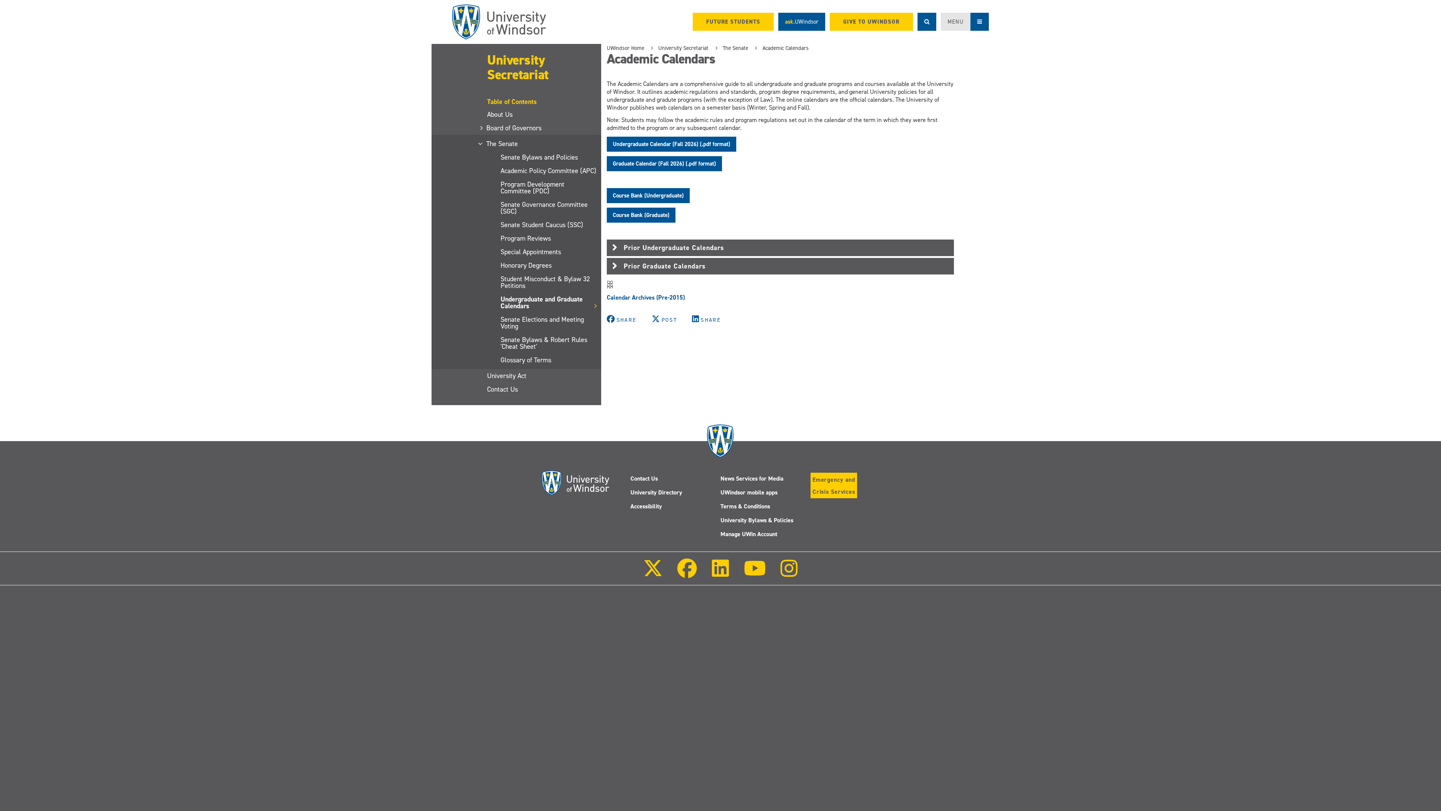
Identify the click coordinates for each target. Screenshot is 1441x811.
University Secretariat (518, 67)
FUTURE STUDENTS (733, 22)
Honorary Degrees (526, 265)
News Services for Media (752, 478)
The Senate (502, 143)
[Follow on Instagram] (789, 573)
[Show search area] (927, 22)
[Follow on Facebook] (687, 573)
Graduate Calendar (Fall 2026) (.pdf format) (664, 163)
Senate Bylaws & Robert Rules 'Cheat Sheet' (544, 343)
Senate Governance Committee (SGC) (544, 208)
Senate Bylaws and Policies (539, 157)
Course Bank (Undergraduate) (648, 195)
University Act (506, 375)
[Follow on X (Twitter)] (652, 573)
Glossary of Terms (526, 360)
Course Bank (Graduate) (641, 215)
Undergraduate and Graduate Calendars (542, 303)
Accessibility (646, 506)
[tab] (780, 248)
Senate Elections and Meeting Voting (542, 323)
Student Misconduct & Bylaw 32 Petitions (545, 282)
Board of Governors (514, 128)
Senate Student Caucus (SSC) (542, 224)
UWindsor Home (625, 48)
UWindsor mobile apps (749, 492)
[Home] (499, 22)
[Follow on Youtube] (755, 573)
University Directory (656, 492)
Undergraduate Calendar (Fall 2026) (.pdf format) (671, 144)
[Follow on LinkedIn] (720, 573)
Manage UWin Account (748, 534)
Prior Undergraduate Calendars (674, 247)
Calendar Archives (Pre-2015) (646, 297)
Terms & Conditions (745, 506)
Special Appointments (531, 251)
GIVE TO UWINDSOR (871, 22)
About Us (500, 114)
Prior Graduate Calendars (664, 266)
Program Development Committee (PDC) (532, 188)
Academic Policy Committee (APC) (548, 170)
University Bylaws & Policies (756, 520)
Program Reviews (526, 238)
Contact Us (502, 389)
